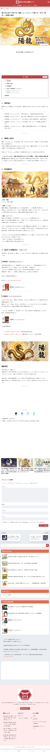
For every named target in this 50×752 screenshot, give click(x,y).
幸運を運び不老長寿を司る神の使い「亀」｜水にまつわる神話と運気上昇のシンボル (10, 738)
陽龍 (38, 421)
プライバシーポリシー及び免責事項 (40, 722)
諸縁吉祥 (27, 421)
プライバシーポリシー (27, 5)
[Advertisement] (25, 63)
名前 (3, 504)
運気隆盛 (33, 421)
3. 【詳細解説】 (8, 86)
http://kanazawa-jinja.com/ (14, 280)
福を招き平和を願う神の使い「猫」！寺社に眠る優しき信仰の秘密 (10, 724)
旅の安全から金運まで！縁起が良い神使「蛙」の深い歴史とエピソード (10, 718)
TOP (35, 716)
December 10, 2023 (8, 656)
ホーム (14, 5)
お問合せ (35, 5)
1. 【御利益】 (8, 80)
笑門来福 (21, 421)
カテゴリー (20, 715)
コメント (5, 486)
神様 (10, 418)
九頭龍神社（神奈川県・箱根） (12, 331)
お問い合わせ (26, 708)
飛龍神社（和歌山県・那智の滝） (13, 334)
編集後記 (7, 95)
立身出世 (15, 421)
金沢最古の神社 (5, 300)
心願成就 (9, 421)
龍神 (13, 418)
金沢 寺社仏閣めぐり (26, 2)
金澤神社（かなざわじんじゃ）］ (13, 90)
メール (4, 510)
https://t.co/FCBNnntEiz (13, 651)
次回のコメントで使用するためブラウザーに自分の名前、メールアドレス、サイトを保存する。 (24, 522)
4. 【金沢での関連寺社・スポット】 (13, 88)
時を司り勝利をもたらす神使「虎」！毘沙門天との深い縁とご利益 (10, 730)
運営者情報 (19, 5)
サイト (3, 516)
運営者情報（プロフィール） (39, 727)
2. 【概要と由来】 (9, 83)
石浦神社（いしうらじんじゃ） (13, 92)
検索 (47, 545)
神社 (42, 265)
